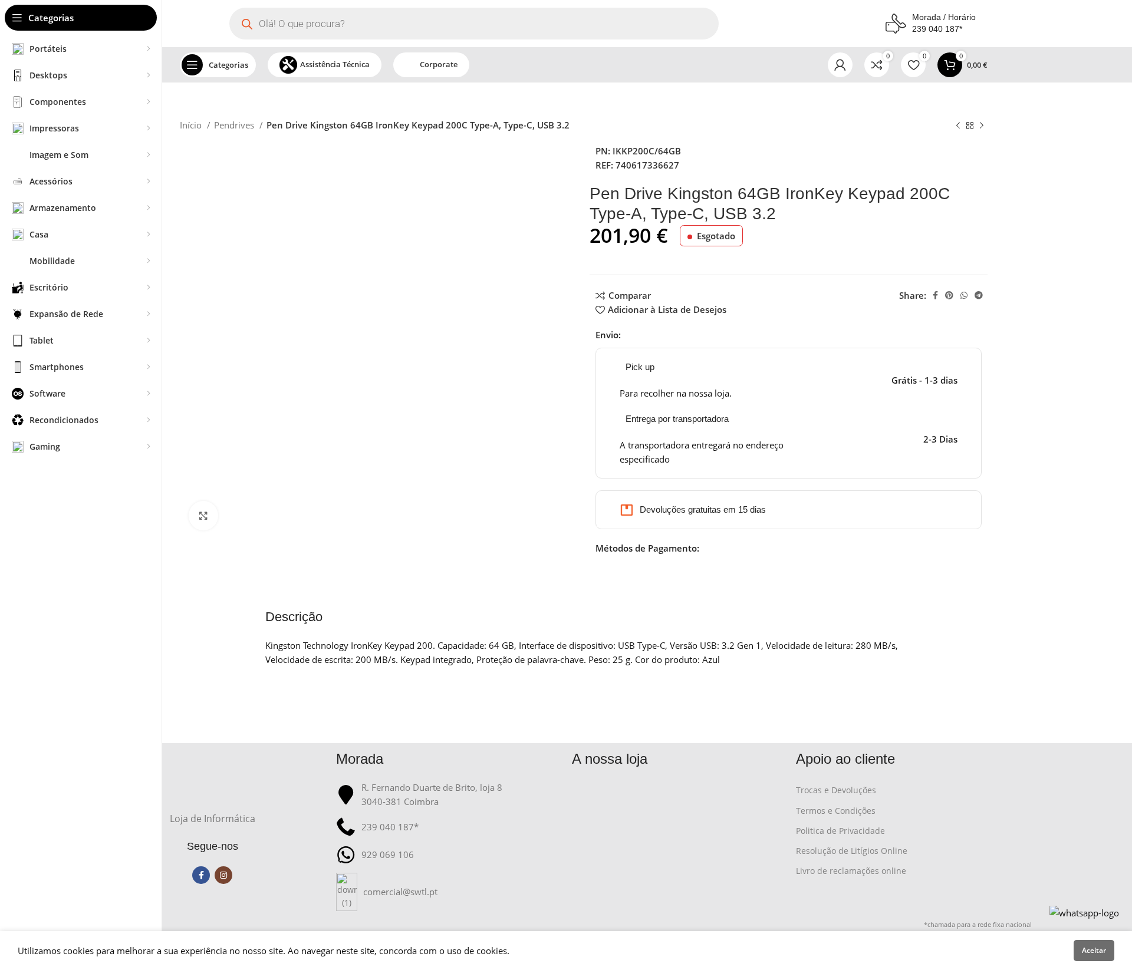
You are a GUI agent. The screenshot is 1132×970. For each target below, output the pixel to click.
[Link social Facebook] (935, 295)
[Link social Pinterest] (949, 295)
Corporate (439, 64)
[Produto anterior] (958, 126)
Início (192, 125)
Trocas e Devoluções (836, 790)
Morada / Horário (944, 17)
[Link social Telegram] (978, 295)
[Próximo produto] (982, 126)
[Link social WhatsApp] (964, 295)
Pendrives (235, 125)
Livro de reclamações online (851, 870)
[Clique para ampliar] (203, 515)
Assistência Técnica (335, 64)
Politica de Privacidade (840, 830)
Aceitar (1094, 950)
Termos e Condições (836, 810)
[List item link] (448, 892)
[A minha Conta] (840, 65)
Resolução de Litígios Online (851, 850)
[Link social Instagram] (223, 875)
